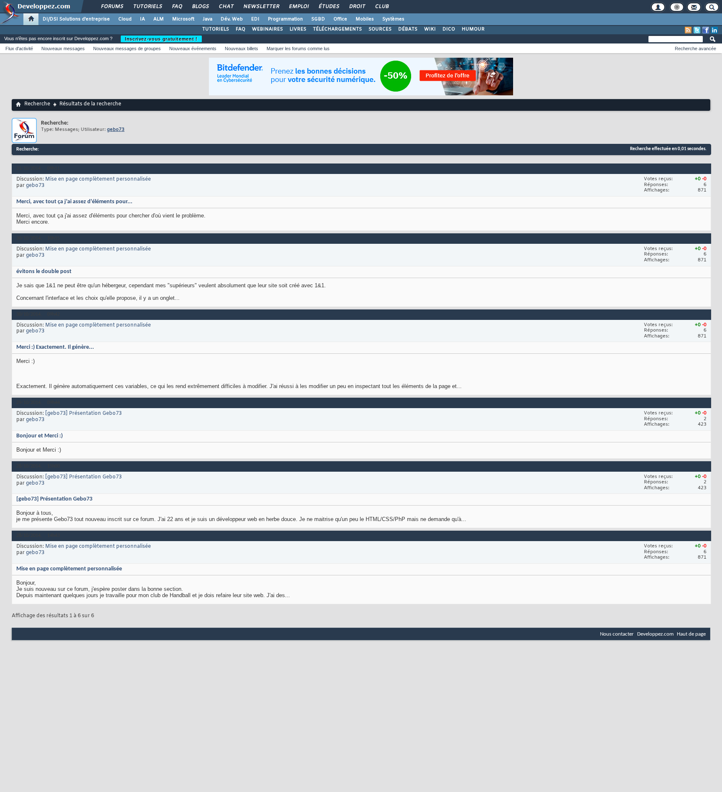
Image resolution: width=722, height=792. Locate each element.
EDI (255, 19)
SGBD (318, 19)
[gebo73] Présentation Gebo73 (83, 413)
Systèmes (393, 19)
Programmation (285, 19)
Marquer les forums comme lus (298, 48)
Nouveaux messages (63, 48)
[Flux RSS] (688, 30)
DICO (448, 29)
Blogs (200, 6)
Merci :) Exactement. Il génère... (55, 347)
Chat (226, 6)
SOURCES (380, 29)
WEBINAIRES (267, 29)
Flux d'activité (19, 48)
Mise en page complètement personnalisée (98, 179)
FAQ (177, 6)
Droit (357, 6)
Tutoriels (147, 6)
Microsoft (183, 19)
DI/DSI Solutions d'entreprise (76, 19)
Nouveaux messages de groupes (127, 48)
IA (142, 19)
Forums (112, 6)
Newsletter (261, 6)
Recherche (37, 104)
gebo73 (35, 185)
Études (329, 6)
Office (340, 19)
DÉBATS (407, 29)
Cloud (125, 19)
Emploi (298, 6)
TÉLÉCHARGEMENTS (337, 29)
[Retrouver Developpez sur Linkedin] (714, 30)
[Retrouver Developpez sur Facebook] (705, 30)
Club (381, 6)
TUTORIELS (215, 29)
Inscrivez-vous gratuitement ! (161, 38)
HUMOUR (473, 29)
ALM (158, 19)
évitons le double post (43, 271)
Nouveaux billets (241, 48)
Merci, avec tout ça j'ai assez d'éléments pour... (74, 202)
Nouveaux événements (192, 48)
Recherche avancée (695, 48)
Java (207, 19)
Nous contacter (617, 634)
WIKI (430, 29)
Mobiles (365, 19)
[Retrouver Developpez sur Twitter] (697, 30)
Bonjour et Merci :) (39, 436)
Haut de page (691, 634)
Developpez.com (655, 634)
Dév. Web (232, 19)
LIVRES (298, 29)
